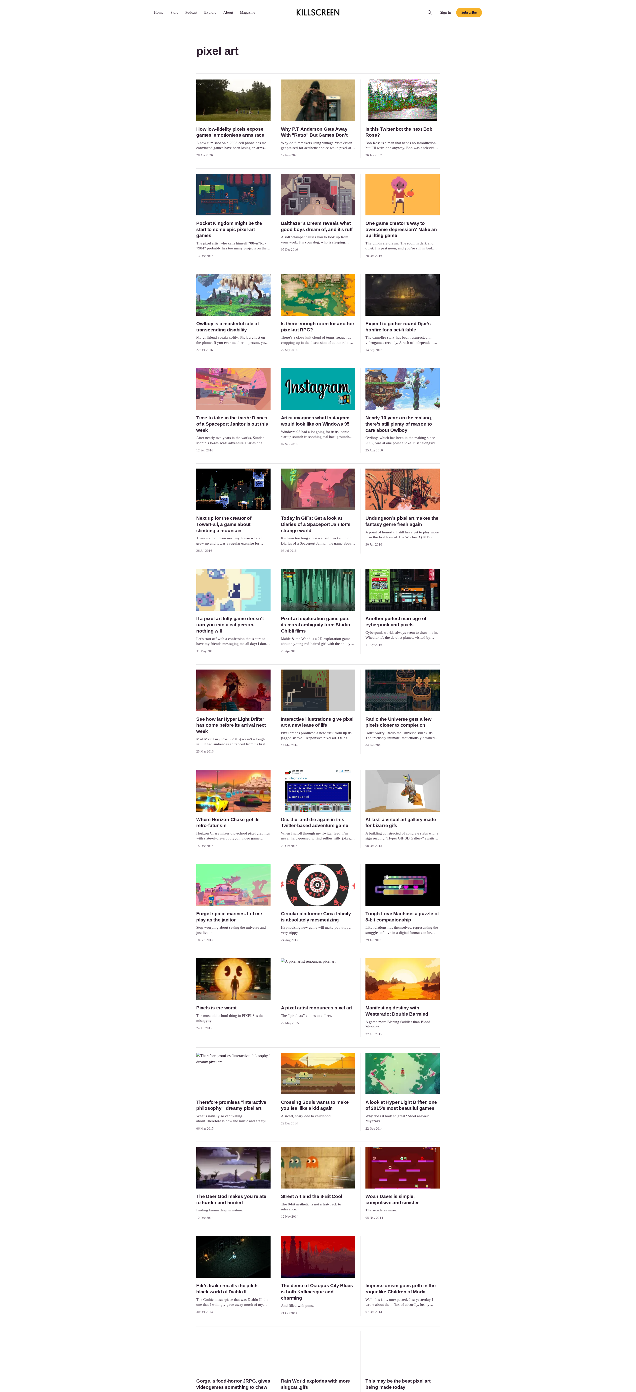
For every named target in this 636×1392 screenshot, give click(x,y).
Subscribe (469, 12)
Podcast (191, 12)
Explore (210, 12)
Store (174, 12)
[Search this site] (430, 12)
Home (158, 12)
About (228, 12)
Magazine (247, 12)
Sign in (445, 12)
